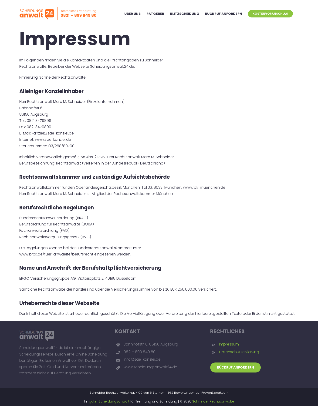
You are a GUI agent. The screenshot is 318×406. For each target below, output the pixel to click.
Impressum (229, 344)
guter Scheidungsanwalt (109, 401)
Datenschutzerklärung (239, 352)
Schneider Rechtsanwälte (213, 401)
